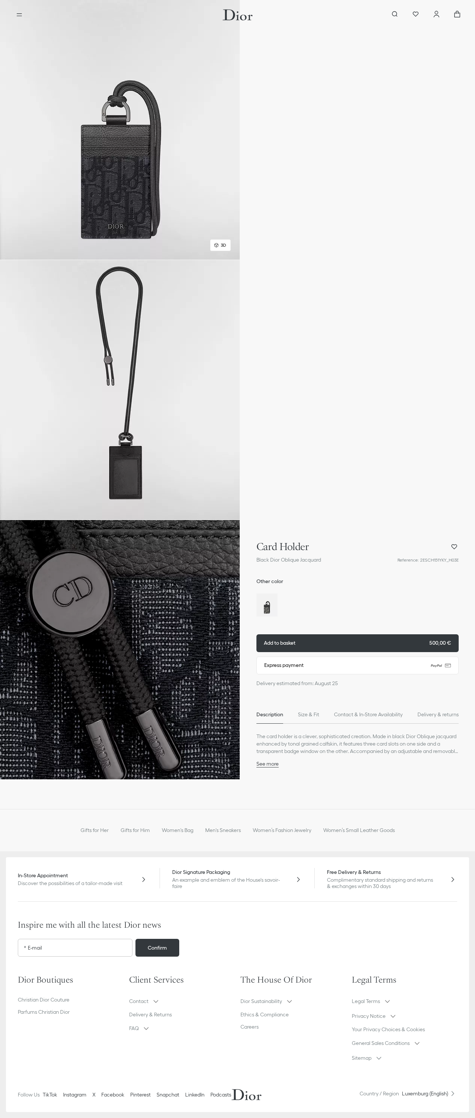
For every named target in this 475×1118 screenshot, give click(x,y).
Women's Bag (177, 830)
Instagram (74, 1095)
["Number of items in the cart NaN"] (457, 15)
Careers (249, 1027)
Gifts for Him (135, 830)
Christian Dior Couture (43, 1000)
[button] (120, 130)
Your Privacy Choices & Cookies (388, 1029)
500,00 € (357, 643)
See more (267, 764)
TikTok (50, 1095)
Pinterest (140, 1095)
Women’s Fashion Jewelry (282, 830)
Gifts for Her (95, 830)
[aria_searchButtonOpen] (394, 15)
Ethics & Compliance (264, 1014)
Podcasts (220, 1095)
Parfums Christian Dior (44, 1012)
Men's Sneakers (223, 830)
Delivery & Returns (150, 1014)
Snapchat (168, 1095)
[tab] (269, 715)
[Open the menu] (19, 15)
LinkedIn (194, 1095)
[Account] (436, 15)
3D (223, 245)
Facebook (112, 1095)
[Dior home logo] (237, 14)
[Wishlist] (415, 15)
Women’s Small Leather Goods (359, 830)
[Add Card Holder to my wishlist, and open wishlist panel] (454, 546)
